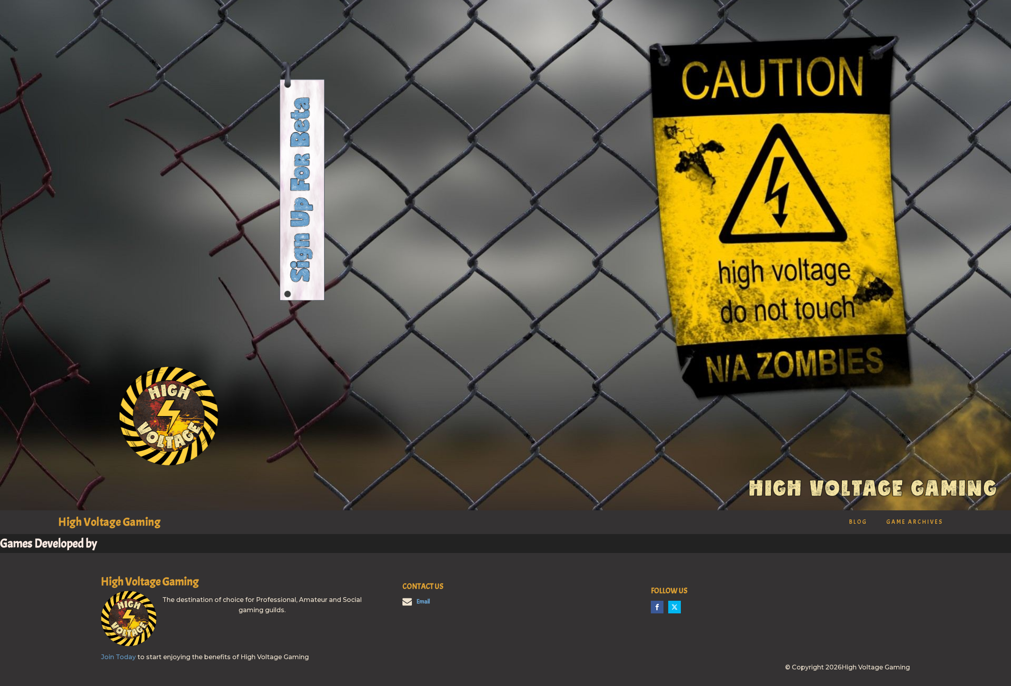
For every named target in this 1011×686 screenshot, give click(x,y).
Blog (858, 522)
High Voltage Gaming (109, 522)
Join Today (118, 657)
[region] (505, 255)
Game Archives (914, 522)
